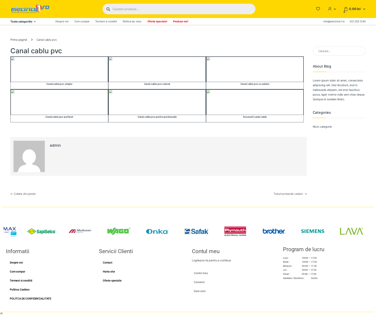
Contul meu (201, 273)
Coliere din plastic (23, 193)
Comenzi (199, 282)
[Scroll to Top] (1, 313)
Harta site (109, 271)
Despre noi (62, 21)
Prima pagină (18, 39)
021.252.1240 (357, 21)
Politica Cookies (20, 289)
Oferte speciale (112, 280)
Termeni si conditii (106, 21)
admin (55, 145)
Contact (107, 262)
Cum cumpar (81, 21)
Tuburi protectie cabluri (290, 193)
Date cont (200, 291)
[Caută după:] (339, 51)
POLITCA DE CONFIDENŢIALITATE (30, 298)
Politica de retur (132, 21)
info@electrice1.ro (334, 21)
